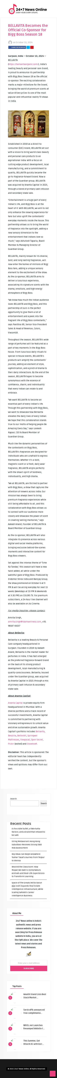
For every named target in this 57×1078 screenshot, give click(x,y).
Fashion (25, 36)
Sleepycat (25, 739)
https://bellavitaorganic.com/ (23, 64)
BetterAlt (21, 735)
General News (28, 41)
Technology (27, 46)
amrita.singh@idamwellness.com (24, 621)
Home (24, 17)
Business (26, 27)
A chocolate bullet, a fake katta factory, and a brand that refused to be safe (28, 831)
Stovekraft (32, 743)
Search (13, 799)
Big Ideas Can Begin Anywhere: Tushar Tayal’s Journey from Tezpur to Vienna (28, 857)
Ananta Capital (15, 703)
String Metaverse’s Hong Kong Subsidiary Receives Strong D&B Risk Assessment (27, 844)
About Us (26, 22)
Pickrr (11, 743)
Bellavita (40, 731)
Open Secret (37, 739)
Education (26, 32)
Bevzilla (12, 735)
